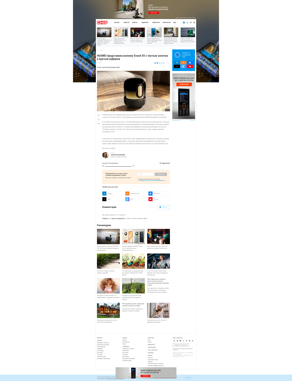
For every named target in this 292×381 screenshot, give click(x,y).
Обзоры (116, 22)
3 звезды (159, 63)
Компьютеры (125, 350)
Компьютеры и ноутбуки (103, 344)
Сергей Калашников (118, 155)
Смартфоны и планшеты (103, 342)
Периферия (100, 348)
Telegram (110, 193)
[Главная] (97, 50)
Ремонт (124, 344)
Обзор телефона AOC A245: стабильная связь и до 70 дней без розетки (154, 41)
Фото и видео (100, 350)
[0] (133, 166)
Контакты (192, 120)
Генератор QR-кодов (153, 359)
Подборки (144, 22)
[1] (103, 166)
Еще (174, 22)
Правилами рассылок (144, 180)
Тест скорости (152, 350)
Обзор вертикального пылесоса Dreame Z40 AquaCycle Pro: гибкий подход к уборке (170, 41)
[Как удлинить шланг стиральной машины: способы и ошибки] (133, 305)
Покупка (124, 340)
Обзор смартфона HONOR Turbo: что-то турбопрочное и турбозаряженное (120, 41)
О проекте (150, 357)
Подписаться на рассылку (180, 345)
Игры (149, 340)
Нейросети (156, 22)
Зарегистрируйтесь (118, 218)
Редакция (150, 361)
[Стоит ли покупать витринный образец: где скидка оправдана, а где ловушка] (158, 261)
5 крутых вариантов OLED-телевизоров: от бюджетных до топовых (188, 40)
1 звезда (155, 63)
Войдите (105, 218)
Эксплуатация (125, 342)
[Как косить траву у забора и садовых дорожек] (108, 261)
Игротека (151, 338)
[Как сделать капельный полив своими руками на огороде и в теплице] (133, 285)
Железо (150, 342)
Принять (187, 377)
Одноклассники (135, 193)
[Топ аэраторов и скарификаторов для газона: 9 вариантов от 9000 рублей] (133, 261)
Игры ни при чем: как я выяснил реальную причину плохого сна (137, 40)
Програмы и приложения (128, 358)
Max (132, 199)
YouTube (156, 199)
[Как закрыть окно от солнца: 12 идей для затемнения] (158, 310)
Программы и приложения (103, 358)
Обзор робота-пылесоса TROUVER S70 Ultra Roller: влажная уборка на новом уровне (104, 42)
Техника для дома (101, 356)
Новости (126, 22)
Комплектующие (101, 346)
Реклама (150, 353)
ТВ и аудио (99, 354)
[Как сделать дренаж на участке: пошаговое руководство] (108, 310)
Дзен (109, 199)
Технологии (166, 22)
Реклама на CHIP (176, 120)
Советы (134, 22)
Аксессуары (100, 352)
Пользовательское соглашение (155, 363)
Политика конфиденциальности (156, 365)
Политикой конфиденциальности (157, 180)
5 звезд (164, 63)
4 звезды (162, 63)
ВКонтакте (157, 193)
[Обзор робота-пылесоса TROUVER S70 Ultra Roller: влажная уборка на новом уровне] (108, 236)
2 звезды (157, 63)
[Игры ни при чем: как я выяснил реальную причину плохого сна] (158, 236)
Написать (165, 207)
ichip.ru (150, 355)
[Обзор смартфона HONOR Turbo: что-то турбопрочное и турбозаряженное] (133, 236)
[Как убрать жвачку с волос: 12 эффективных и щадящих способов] (108, 285)
